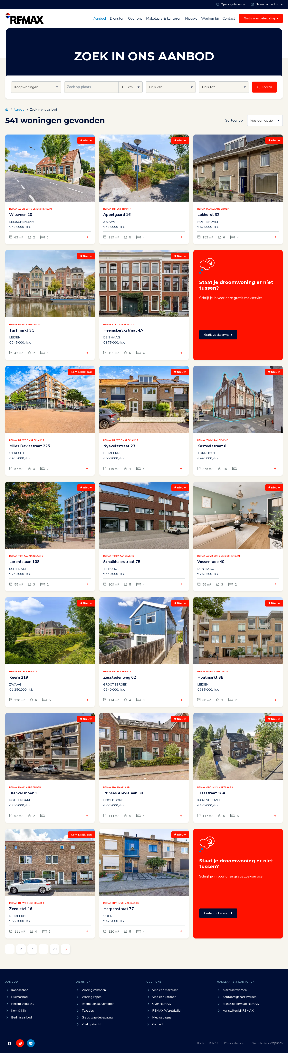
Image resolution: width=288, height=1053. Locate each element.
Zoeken (267, 87)
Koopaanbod (19, 990)
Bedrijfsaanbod (21, 1017)
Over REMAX (161, 1004)
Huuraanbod (19, 997)
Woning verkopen (94, 990)
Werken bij (210, 18)
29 (54, 949)
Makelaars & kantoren (163, 18)
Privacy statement (235, 1043)
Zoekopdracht (91, 1024)
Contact (229, 18)
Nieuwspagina (161, 1017)
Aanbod (99, 18)
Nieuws (191, 18)
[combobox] (91, 87)
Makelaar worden (235, 990)
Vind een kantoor (164, 997)
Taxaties (88, 1010)
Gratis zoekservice (216, 335)
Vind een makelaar (165, 990)
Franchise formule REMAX (241, 1004)
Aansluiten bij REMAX (238, 1010)
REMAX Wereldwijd (166, 1010)
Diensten (117, 18)
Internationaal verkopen (98, 1004)
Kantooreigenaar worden (239, 997)
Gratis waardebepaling (97, 1017)
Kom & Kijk (18, 1010)
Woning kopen (91, 997)
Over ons (135, 18)
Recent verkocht (22, 1004)
